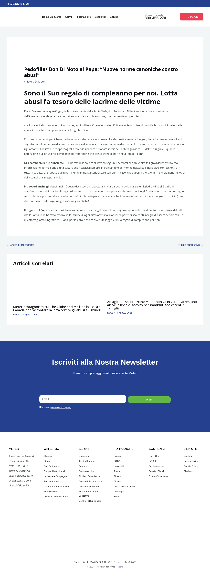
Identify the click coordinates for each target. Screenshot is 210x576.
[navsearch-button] (201, 3)
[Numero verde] (139, 17)
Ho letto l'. (56, 408)
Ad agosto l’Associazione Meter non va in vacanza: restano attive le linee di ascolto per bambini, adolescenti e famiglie (152, 304)
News (29, 81)
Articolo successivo (190, 245)
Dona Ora (193, 16)
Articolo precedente (20, 245)
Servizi (69, 16)
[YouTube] (185, 3)
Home (45, 16)
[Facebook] (175, 3)
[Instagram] (180, 3)
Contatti (114, 16)
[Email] (190, 3)
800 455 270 (155, 18)
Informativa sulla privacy (61, 408)
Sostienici (100, 16)
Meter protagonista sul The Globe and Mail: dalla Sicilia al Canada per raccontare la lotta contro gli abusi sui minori (57, 308)
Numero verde (154, 15)
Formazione (84, 16)
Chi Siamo (55, 16)
